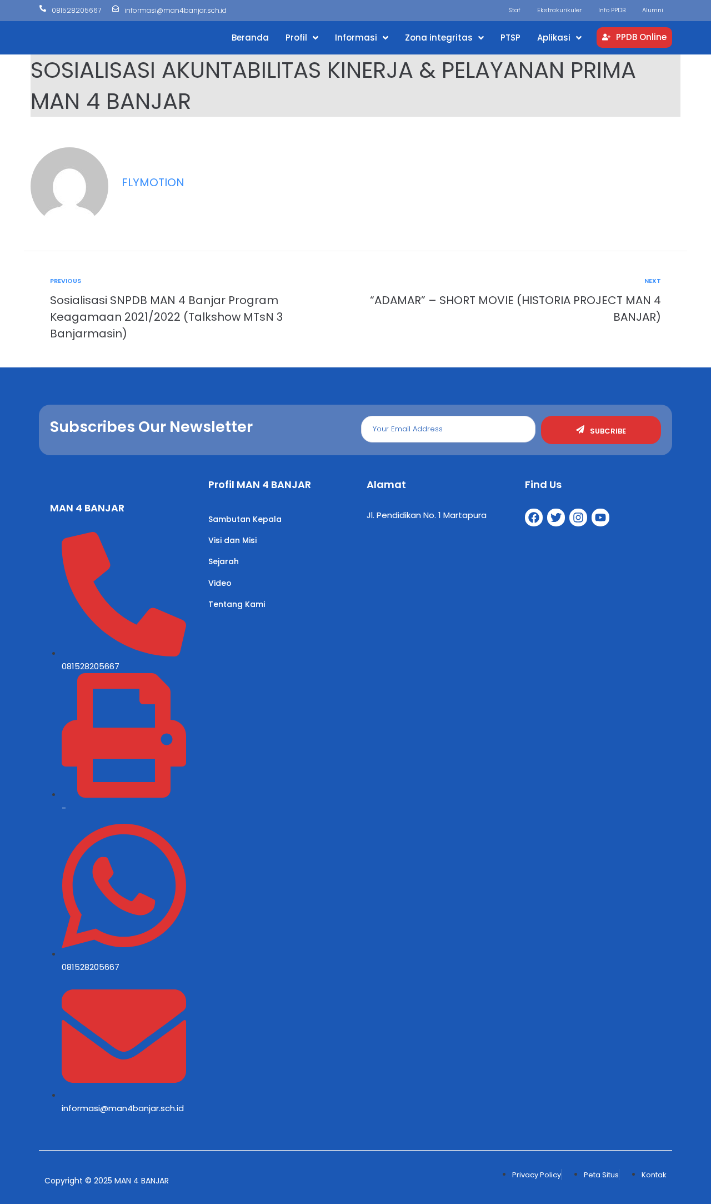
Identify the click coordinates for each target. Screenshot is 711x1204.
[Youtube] (600, 517)
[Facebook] (534, 517)
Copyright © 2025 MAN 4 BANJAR (106, 1180)
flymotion (153, 182)
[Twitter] (556, 517)
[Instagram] (578, 517)
